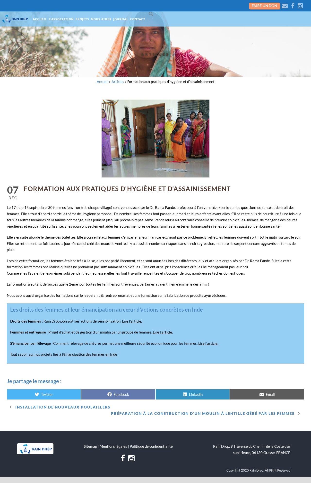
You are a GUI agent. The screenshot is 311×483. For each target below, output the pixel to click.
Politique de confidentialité (151, 446)
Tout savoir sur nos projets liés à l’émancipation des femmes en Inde (63, 354)
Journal (120, 19)
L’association (61, 19)
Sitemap (90, 446)
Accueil (40, 19)
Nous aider (101, 19)
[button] (152, 15)
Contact (137, 19)
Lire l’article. (132, 321)
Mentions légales (113, 446)
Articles (155, 54)
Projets (82, 19)
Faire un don (264, 5)
